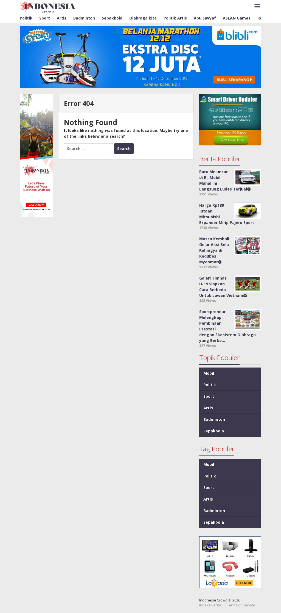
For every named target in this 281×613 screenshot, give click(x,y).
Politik (209, 384)
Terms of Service (241, 605)
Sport (208, 396)
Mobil (208, 373)
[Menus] (257, 6)
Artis (208, 407)
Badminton (214, 419)
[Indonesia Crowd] (48, 6)
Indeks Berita (210, 605)
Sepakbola (213, 430)
